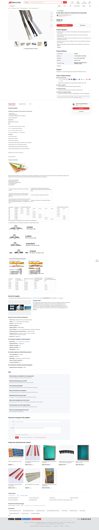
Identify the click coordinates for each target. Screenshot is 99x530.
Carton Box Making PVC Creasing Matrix (32, 484)
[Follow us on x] (83, 519)
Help (70, 5)
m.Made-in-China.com (52, 523)
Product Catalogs (24, 495)
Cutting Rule (27, 341)
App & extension (77, 5)
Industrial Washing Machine (13, 497)
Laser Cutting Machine (20, 341)
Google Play (18, 519)
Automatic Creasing (24, 513)
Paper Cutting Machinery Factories (53, 510)
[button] (61, 2)
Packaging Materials (24, 8)
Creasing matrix (52, 497)
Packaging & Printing (15, 8)
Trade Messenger (26, 519)
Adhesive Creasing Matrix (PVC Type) (14, 461)
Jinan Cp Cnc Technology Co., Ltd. (65, 14)
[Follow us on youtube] (86, 519)
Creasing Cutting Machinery (14, 513)
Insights (73, 522)
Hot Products (26, 522)
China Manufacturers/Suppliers (40, 522)
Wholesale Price (56, 522)
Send (17, 437)
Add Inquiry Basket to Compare (31, 48)
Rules (90, 5)
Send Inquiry (64, 25)
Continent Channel (63, 522)
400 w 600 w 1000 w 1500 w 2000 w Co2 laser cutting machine (60, 499)
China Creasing (64, 510)
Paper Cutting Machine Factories (15, 510)
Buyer (64, 5)
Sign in (89, 3)
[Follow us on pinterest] (88, 519)
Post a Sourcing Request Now (40, 437)
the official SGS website (35, 298)
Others (71, 499)
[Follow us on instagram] (85, 519)
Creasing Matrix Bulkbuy (35, 513)
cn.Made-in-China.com (60, 523)
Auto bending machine (33, 499)
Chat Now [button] (83, 25)
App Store (11, 519)
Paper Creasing (82, 510)
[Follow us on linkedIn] (90, 519)
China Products (32, 522)
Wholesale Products (49, 522)
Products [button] (26, 2)
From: (13, 421)
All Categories (12, 5)
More (9, 515)
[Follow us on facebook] (81, 519)
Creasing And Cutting (73, 510)
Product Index (69, 522)
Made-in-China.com (45, 523)
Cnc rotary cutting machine (33, 497)
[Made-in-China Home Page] (14, 2)
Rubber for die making (74, 497)
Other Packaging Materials (33, 8)
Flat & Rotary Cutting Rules (13, 499)
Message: (13, 427)
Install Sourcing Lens (37, 519)
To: (14, 424)
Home (9, 8)
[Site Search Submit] (65, 2)
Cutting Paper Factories (40, 510)
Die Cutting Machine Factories (28, 510)
